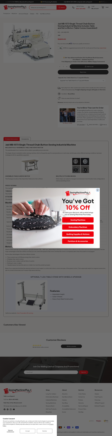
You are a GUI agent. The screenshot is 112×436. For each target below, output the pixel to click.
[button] (78, 219)
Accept (27, 431)
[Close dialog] (97, 190)
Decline (44, 431)
